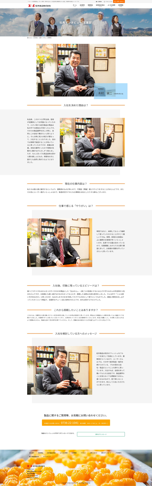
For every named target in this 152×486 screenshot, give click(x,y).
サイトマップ (46, 456)
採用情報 (74, 453)
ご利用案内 (118, 453)
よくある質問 (63, 453)
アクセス (83, 453)
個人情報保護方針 (34, 456)
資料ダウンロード (101, 434)
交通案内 (100, 1)
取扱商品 (40, 453)
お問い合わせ (120, 1)
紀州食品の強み (51, 453)
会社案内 (31, 453)
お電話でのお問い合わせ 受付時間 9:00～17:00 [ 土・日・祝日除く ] (76, 423)
